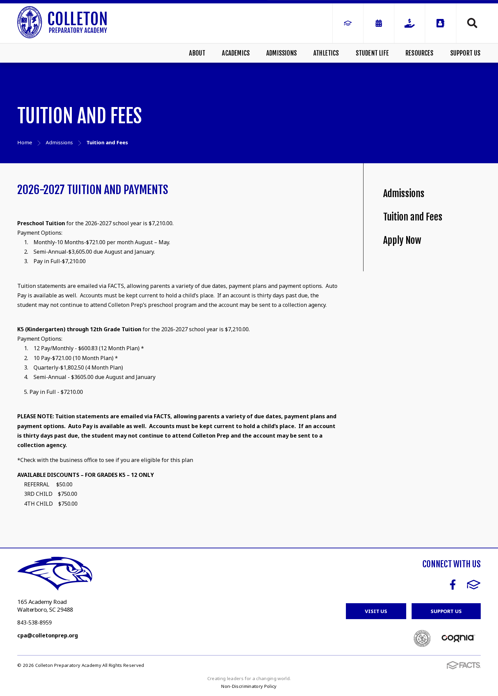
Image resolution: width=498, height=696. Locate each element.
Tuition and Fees (412, 217)
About (197, 53)
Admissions (281, 53)
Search (468, 23)
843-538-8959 (34, 622)
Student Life (372, 53)
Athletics (326, 53)
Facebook (453, 584)
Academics (236, 53)
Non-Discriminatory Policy (248, 686)
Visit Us (376, 611)
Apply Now (402, 240)
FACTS (473, 584)
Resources (420, 53)
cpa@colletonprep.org (47, 635)
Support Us (465, 53)
